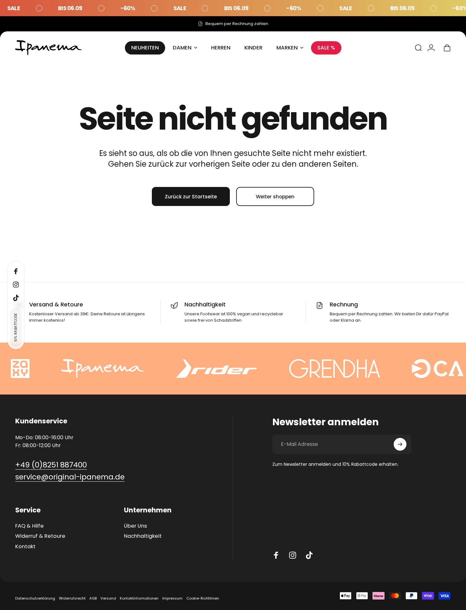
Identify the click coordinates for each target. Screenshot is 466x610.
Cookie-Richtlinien (202, 598)
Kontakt (25, 546)
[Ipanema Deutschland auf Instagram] (292, 555)
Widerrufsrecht (72, 598)
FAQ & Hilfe (29, 526)
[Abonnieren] (400, 444)
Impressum (172, 598)
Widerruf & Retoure (40, 536)
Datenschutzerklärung (35, 598)
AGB (93, 598)
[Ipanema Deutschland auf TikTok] (309, 555)
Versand (108, 598)
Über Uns (135, 526)
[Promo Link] (233, 8)
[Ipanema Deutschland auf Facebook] (276, 555)
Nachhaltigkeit (143, 536)
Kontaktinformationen (139, 598)
